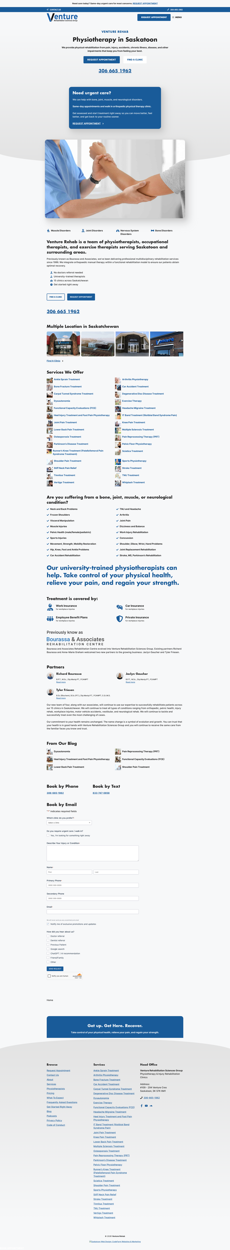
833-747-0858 (101, 793)
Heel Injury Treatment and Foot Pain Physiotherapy (82, 415)
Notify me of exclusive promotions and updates (73, 924)
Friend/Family (57, 958)
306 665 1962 (115, 71)
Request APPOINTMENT (154, 17)
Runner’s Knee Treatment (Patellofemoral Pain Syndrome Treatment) (78, 452)
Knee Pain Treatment (133, 422)
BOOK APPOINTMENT (12, 1248)
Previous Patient (58, 945)
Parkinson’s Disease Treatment (71, 444)
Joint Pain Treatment (65, 422)
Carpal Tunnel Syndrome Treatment (73, 393)
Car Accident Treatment (135, 386)
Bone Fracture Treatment (68, 386)
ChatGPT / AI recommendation (65, 953)
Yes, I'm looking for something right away (70, 835)
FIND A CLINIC (55, 297)
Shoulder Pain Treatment (67, 461)
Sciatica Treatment (132, 451)
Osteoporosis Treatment (67, 436)
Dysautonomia (62, 401)
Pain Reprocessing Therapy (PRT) (140, 436)
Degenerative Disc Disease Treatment (143, 393)
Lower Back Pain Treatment (69, 429)
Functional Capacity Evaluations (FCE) (75, 408)
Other (53, 962)
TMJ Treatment (130, 475)
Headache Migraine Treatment (138, 408)
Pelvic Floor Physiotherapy (137, 444)
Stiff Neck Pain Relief (65, 468)
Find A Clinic (53, 360)
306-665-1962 (176, 9)
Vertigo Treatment (64, 482)
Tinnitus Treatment (64, 475)
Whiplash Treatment (133, 482)
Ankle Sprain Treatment (67, 379)
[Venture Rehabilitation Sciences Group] (62, 17)
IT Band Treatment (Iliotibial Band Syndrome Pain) (149, 415)
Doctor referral (57, 936)
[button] (177, 17)
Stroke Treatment (131, 468)
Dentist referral (58, 940)
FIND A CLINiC (135, 59)
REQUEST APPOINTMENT (145, 3)
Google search (57, 949)
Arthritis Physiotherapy (135, 379)
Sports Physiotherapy (134, 461)
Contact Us (55, 9)
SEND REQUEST (55, 969)
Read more (61, 682)
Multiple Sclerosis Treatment (138, 429)
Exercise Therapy (132, 401)
